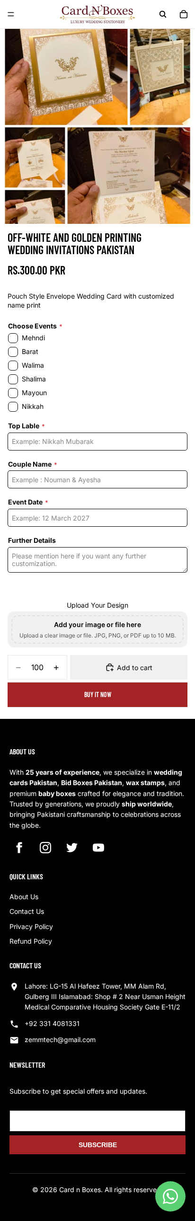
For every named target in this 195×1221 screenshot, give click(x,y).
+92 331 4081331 (52, 1023)
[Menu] (11, 14)
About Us (23, 897)
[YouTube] (98, 847)
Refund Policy (30, 941)
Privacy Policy (31, 926)
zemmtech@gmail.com (60, 1039)
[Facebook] (18, 847)
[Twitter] (71, 847)
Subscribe (98, 1145)
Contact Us (26, 911)
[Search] (162, 14)
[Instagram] (45, 847)
